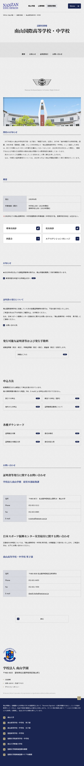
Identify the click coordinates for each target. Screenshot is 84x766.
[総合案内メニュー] (74, 6)
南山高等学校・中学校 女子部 (18, 728)
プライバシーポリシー (12, 687)
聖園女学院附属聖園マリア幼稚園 (19, 754)
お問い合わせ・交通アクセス (14, 683)
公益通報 (8, 679)
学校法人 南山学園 (8, 15)
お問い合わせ (57, 54)
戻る (42, 619)
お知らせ (32, 54)
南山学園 (31, 6)
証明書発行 (44, 54)
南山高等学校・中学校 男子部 (18, 722)
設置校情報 (52, 6)
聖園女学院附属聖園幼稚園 (17, 749)
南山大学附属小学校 (14, 744)
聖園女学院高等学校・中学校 (18, 738)
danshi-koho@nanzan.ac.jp (39, 593)
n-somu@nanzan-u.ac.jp (38, 518)
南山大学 (10, 717)
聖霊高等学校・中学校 (15, 733)
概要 (23, 54)
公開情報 (41, 6)
